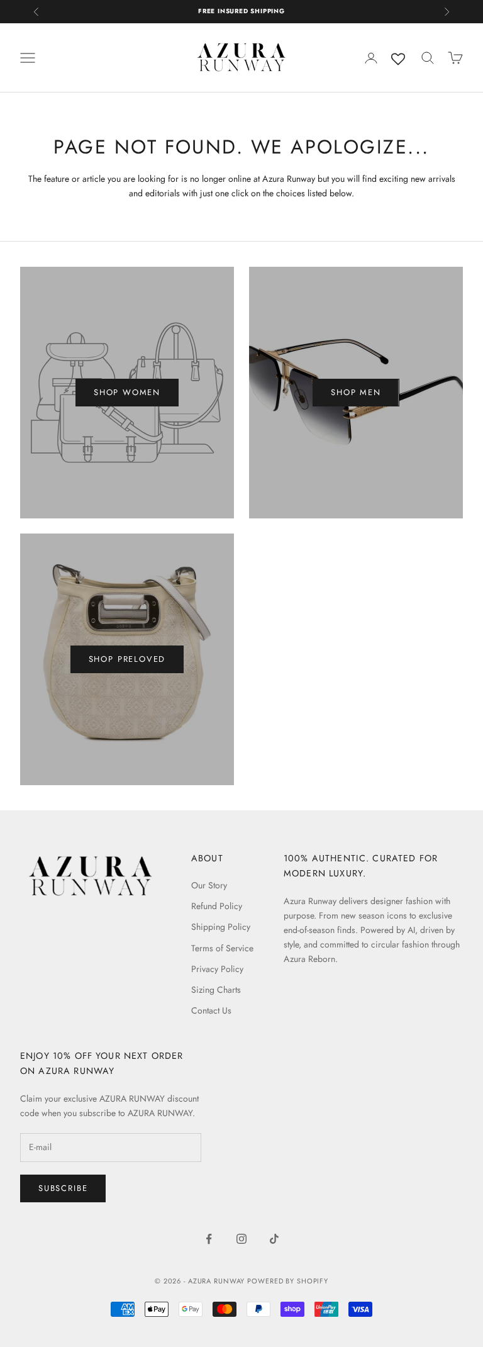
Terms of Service (222, 948)
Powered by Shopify (287, 1281)
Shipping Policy (220, 926)
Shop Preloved (127, 659)
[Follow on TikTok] (274, 1238)
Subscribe (62, 1188)
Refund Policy (216, 906)
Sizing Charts (216, 989)
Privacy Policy (217, 969)
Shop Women (127, 392)
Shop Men (356, 392)
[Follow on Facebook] (209, 1238)
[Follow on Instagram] (241, 1238)
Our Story (209, 885)
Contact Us (211, 1010)
